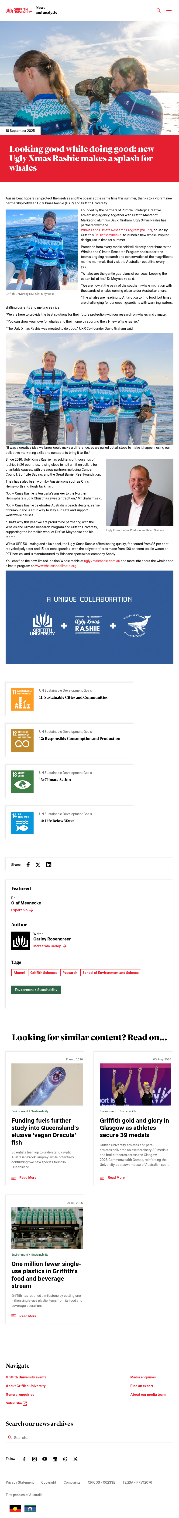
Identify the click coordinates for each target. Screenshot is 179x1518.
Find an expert (141, 1386)
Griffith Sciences (43, 973)
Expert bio (19, 910)
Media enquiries (143, 1377)
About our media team (148, 1394)
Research (69, 973)
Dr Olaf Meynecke (107, 235)
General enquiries (20, 1394)
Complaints (72, 1482)
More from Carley (47, 946)
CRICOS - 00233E (101, 1482)
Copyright (48, 1482)
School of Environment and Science (111, 973)
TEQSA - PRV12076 (137, 1482)
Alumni (19, 973)
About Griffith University (26, 1386)
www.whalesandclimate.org (55, 566)
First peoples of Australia (24, 1495)
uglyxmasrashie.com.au (102, 561)
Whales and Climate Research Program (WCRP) (116, 230)
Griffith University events (26, 1377)
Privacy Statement (20, 1482)
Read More (27, 1177)
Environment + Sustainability (36, 990)
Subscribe (14, 1403)
